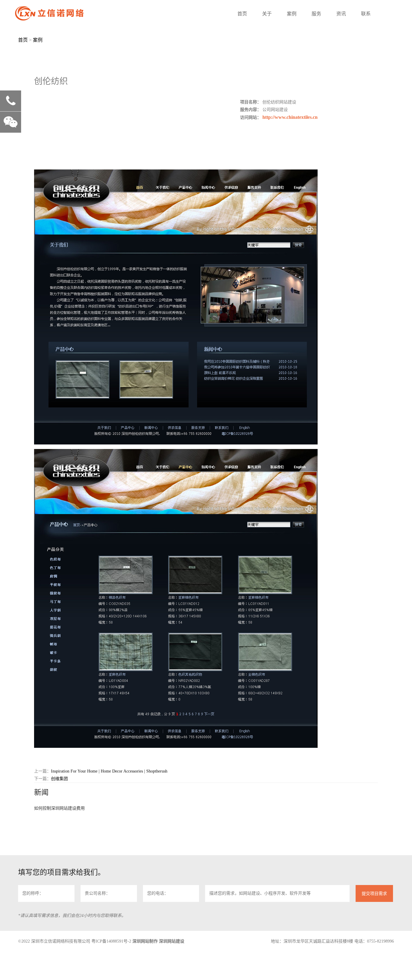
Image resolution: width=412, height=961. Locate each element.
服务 (316, 13)
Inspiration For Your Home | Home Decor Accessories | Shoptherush (109, 771)
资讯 (341, 13)
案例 (291, 13)
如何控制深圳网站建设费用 (59, 808)
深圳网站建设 (171, 941)
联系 (366, 13)
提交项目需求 (374, 893)
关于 (267, 13)
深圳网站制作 (145, 941)
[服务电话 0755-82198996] (10, 101)
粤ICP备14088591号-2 (111, 941)
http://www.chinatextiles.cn (290, 117)
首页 (242, 13)
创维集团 (59, 778)
